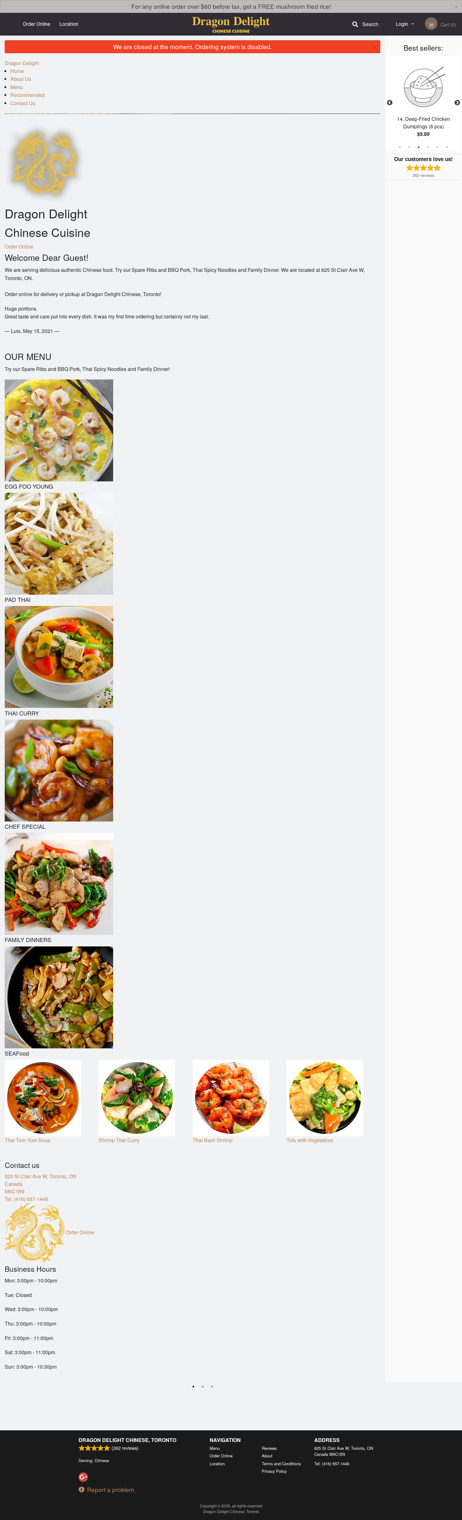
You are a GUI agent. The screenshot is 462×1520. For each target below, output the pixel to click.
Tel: (331, 1464)
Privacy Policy (274, 1471)
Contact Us (22, 103)
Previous (390, 103)
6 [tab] (447, 147)
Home (17, 71)
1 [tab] (400, 147)
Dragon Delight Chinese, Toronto (127, 1440)
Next (457, 103)
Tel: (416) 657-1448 (26, 1199)
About (267, 1456)
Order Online (36, 24)
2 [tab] (409, 147)
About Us (20, 78)
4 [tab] (428, 147)
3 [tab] (418, 147)
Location (68, 24)
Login (402, 24)
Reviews (269, 1448)
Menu (16, 87)
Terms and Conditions (281, 1464)
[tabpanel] (426, 99)
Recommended (27, 94)
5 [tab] (437, 147)
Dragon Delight (22, 63)
